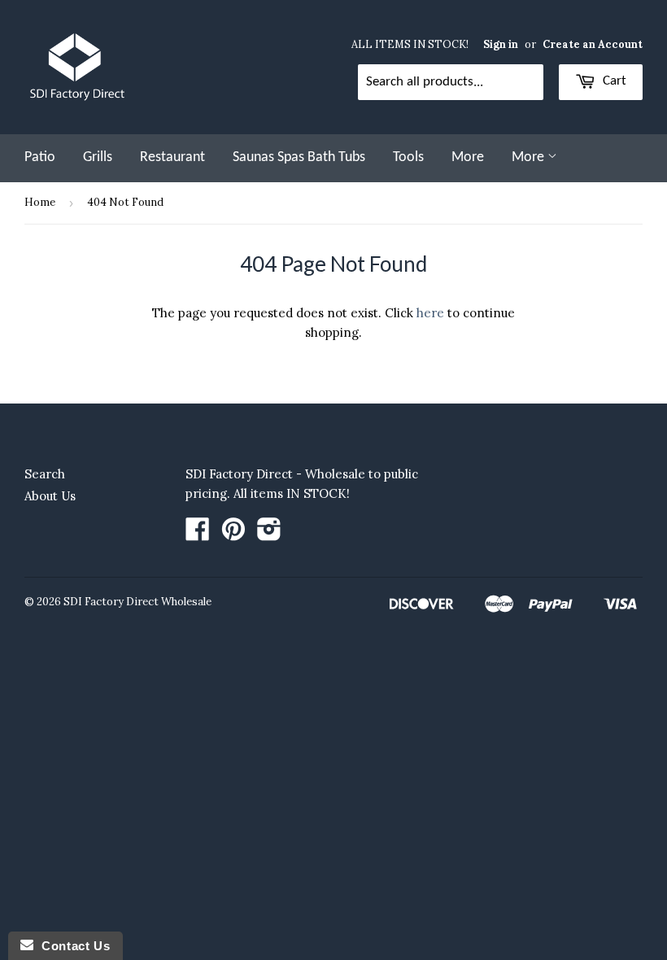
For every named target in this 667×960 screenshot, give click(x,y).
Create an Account (593, 43)
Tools (408, 157)
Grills (97, 157)
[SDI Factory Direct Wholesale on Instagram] (269, 534)
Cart (612, 81)
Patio (39, 157)
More (467, 157)
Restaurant (172, 157)
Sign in (500, 43)
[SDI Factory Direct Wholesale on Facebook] (197, 534)
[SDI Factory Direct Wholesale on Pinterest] (233, 534)
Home (39, 202)
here (430, 313)
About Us (50, 496)
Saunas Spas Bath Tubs (299, 157)
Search (44, 474)
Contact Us (71, 946)
